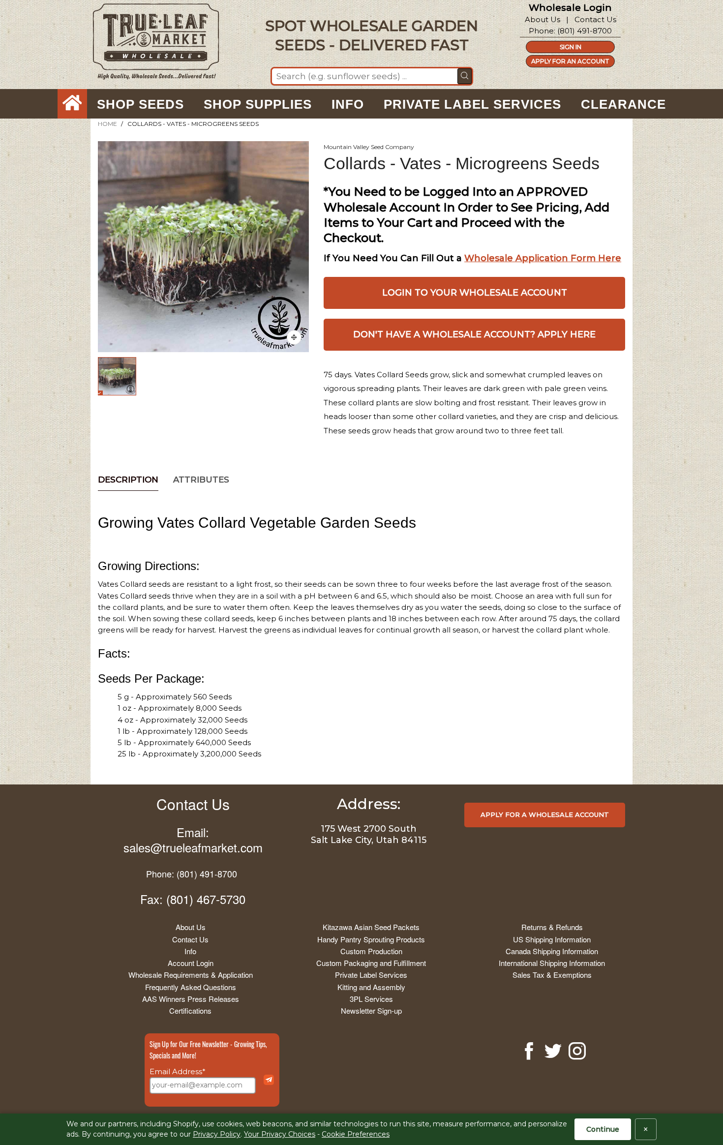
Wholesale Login (570, 7)
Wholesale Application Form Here (542, 258)
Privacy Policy (217, 1134)
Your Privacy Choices (279, 1134)
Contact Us (595, 19)
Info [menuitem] (347, 104)
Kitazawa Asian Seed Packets (371, 927)
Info (190, 951)
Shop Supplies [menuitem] (258, 104)
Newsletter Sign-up (371, 1010)
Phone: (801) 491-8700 (191, 873)
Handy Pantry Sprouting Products (371, 939)
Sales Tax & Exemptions (552, 974)
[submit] (464, 76)
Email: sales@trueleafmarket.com (193, 839)
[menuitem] (72, 104)
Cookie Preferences (356, 1134)
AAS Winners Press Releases (190, 999)
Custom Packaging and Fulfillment (371, 963)
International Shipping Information (552, 963)
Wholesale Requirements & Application (190, 974)
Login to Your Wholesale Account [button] (474, 292)
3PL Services (371, 999)
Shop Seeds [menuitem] (140, 104)
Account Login (190, 963)
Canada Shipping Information (552, 951)
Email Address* (178, 1071)
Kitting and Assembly (371, 987)
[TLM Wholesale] (149, 44)
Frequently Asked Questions (190, 987)
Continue (602, 1129)
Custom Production (371, 951)
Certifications (190, 1010)
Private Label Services (371, 974)
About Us (542, 19)
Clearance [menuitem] (623, 104)
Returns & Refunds (552, 927)
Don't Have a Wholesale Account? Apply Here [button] (474, 334)
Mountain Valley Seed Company (369, 147)
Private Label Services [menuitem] (472, 104)
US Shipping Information (552, 939)
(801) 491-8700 (584, 30)
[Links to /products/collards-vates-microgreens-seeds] (294, 337)
